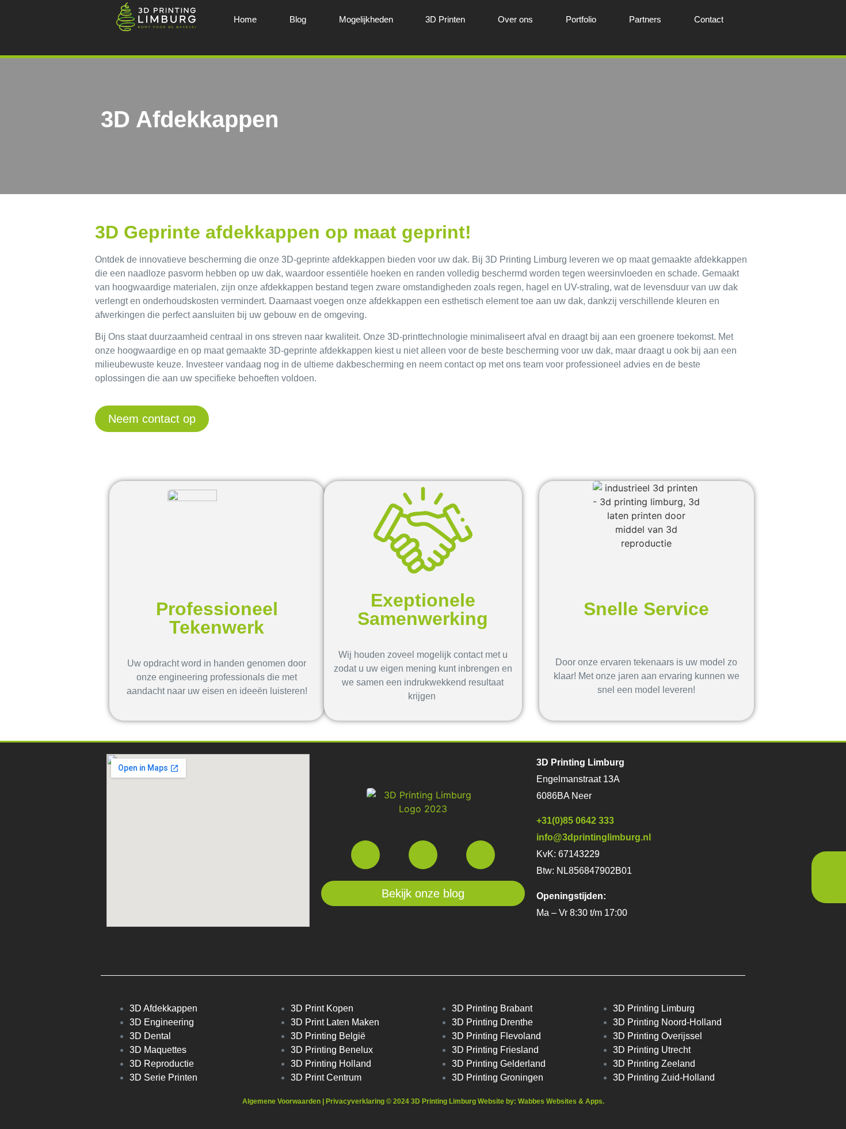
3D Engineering (161, 1022)
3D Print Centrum (326, 1077)
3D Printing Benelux (332, 1050)
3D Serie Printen (163, 1077)
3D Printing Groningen (497, 1077)
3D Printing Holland (331, 1064)
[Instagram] (423, 854)
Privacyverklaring (356, 1101)
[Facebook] (365, 854)
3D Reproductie (161, 1064)
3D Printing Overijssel (657, 1036)
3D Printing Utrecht (652, 1050)
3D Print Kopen (322, 1008)
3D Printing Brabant (492, 1008)
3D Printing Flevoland (496, 1036)
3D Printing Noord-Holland (667, 1022)
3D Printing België (328, 1036)
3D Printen (445, 19)
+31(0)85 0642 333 (575, 820)
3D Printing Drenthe (492, 1022)
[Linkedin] (480, 854)
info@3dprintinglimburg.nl (593, 837)
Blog (297, 19)
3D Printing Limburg (654, 1008)
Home (245, 19)
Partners (645, 19)
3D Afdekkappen (163, 1008)
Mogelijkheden (366, 19)
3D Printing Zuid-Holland (664, 1077)
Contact (708, 19)
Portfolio (581, 19)
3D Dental (150, 1036)
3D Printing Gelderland (499, 1064)
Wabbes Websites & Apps (560, 1101)
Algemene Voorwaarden (281, 1101)
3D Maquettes (157, 1050)
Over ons (515, 19)
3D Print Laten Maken (335, 1022)
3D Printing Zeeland (654, 1064)
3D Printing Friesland (495, 1050)
